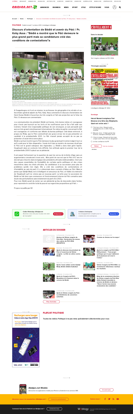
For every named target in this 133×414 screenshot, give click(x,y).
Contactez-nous (54, 409)
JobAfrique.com (107, 1)
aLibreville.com (87, 1)
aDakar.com (77, 1)
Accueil (14, 18)
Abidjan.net (23, 1)
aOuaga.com (41, 1)
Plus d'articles (51, 302)
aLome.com (60, 1)
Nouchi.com (117, 1)
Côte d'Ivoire (95, 7)
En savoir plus (106, 390)
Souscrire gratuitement (58, 399)
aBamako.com (32, 1)
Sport (75, 7)
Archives (94, 149)
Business (57, 7)
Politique (30, 18)
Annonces (44, 7)
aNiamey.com (68, 1)
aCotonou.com (51, 1)
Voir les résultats (108, 146)
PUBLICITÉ (66, 15)
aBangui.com (97, 1)
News (66, 7)
